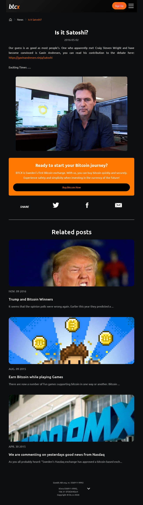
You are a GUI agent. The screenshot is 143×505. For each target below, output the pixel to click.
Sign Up (119, 5)
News (20, 19)
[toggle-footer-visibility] (88, 488)
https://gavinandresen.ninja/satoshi (30, 57)
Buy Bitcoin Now (71, 187)
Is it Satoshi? (35, 19)
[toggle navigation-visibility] (131, 5)
